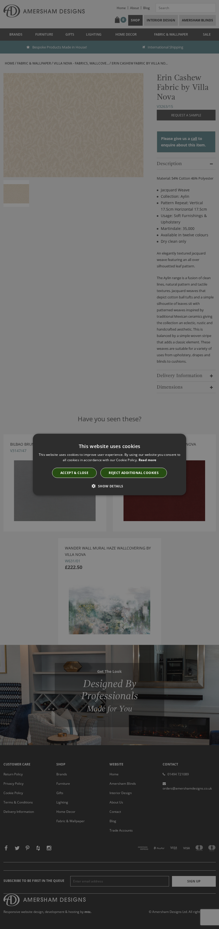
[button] (109, 486)
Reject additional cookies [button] (134, 473)
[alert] (109, 464)
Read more (148, 459)
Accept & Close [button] (74, 473)
